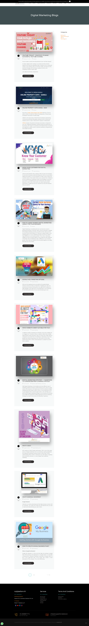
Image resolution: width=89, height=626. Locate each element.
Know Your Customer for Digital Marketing (34, 168)
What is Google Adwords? (31, 497)
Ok (69, 1)
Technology (44, 383)
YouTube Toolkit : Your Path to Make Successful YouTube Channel (35, 56)
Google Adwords (43, 599)
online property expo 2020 (36, 112)
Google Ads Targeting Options (33, 279)
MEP (18, 111)
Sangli (29, 112)
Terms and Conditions (62, 599)
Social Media (42, 597)
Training (41, 601)
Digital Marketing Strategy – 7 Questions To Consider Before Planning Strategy (37, 380)
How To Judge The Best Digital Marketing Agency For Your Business (37, 223)
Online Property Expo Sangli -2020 (34, 108)
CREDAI (24, 123)
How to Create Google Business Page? (35, 546)
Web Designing (43, 600)
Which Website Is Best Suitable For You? (36, 328)
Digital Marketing (36, 171)
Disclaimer (60, 597)
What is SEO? (26, 445)
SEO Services (42, 596)
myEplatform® (59, 622)
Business (34, 110)
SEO (61, 37)
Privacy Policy (61, 596)
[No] (87, 1)
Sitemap (41, 602)
